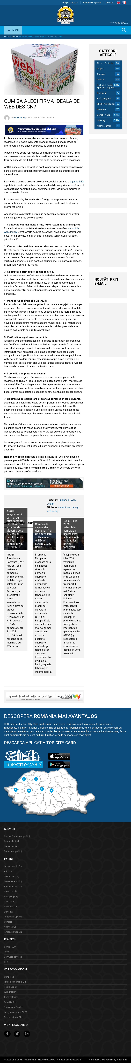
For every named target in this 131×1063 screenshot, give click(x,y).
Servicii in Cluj (103, 115)
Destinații (101, 93)
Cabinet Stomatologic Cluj (17, 836)
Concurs (101, 74)
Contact (109, 2)
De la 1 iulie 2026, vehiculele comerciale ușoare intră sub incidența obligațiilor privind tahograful (71, 534)
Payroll (7, 951)
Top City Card (10, 1002)
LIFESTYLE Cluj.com (106, 104)
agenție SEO (77, 181)
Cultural (100, 79)
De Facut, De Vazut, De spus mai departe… (108, 86)
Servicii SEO (10, 946)
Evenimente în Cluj (13, 881)
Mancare (101, 109)
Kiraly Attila (19, 117)
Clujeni (100, 68)
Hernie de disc (11, 846)
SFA (6, 962)
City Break (9, 977)
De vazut (8, 911)
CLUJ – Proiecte (105, 63)
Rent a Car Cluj (11, 987)
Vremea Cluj (10, 926)
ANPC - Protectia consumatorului (65, 1059)
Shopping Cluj (11, 896)
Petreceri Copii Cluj (13, 932)
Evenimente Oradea (13, 1007)
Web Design (10, 992)
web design (53, 511)
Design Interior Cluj (13, 1017)
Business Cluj (10, 906)
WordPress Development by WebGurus (108, 1059)
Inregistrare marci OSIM (15, 1012)
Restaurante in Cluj (13, 886)
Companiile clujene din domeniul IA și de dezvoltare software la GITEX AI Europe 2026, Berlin (43, 536)
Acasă (7, 37)
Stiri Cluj (101, 120)
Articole (14, 37)
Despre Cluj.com (70, 2)
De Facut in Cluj (11, 876)
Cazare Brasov (11, 997)
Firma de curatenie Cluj (15, 981)
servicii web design (68, 507)
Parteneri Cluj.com (92, 2)
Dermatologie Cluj (13, 851)
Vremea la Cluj (104, 126)
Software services (13, 957)
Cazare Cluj (9, 901)
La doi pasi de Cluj (13, 866)
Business (64, 500)
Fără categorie (104, 98)
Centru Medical (11, 841)
